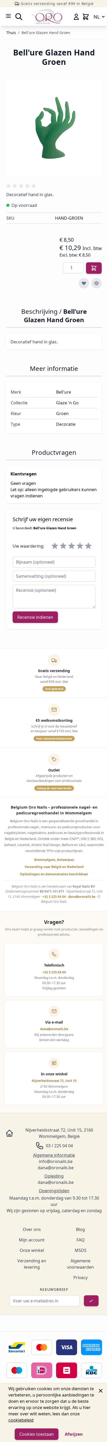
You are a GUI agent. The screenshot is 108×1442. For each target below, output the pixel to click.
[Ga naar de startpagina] (46, 16)
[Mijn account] (76, 16)
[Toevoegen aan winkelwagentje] (94, 268)
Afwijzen (74, 1434)
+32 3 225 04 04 (54, 897)
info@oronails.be (56, 1161)
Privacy (80, 1277)
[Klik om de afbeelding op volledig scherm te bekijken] (54, 126)
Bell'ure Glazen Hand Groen (45, 32)
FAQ (81, 1240)
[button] (22, 186)
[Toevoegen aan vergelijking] (96, 283)
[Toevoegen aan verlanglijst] (84, 283)
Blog (80, 1229)
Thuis (11, 32)
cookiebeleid (21, 1420)
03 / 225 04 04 (59, 1146)
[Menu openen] (8, 16)
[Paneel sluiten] (100, 1390)
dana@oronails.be (81, 897)
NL (97, 17)
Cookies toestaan (36, 1434)
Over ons (32, 1229)
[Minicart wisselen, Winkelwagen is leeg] (85, 16)
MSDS (81, 1250)
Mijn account (32, 1240)
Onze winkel (32, 1250)
